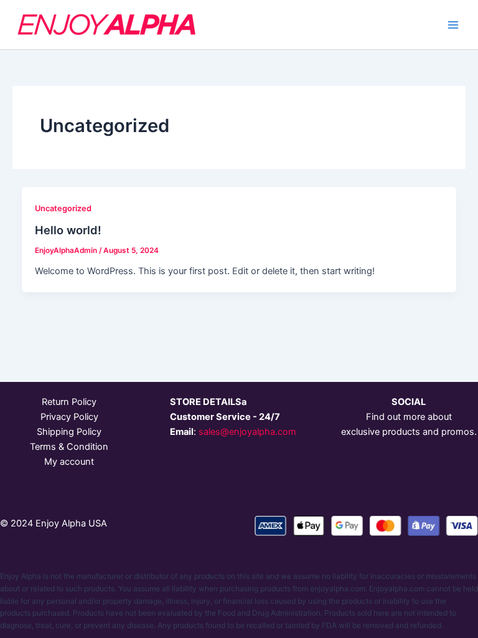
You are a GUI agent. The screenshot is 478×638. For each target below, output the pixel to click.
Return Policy (69, 401)
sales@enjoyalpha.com (247, 431)
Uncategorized (63, 208)
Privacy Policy (69, 416)
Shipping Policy (69, 431)
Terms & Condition (69, 446)
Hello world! (68, 230)
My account (69, 461)
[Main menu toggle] (453, 24)
